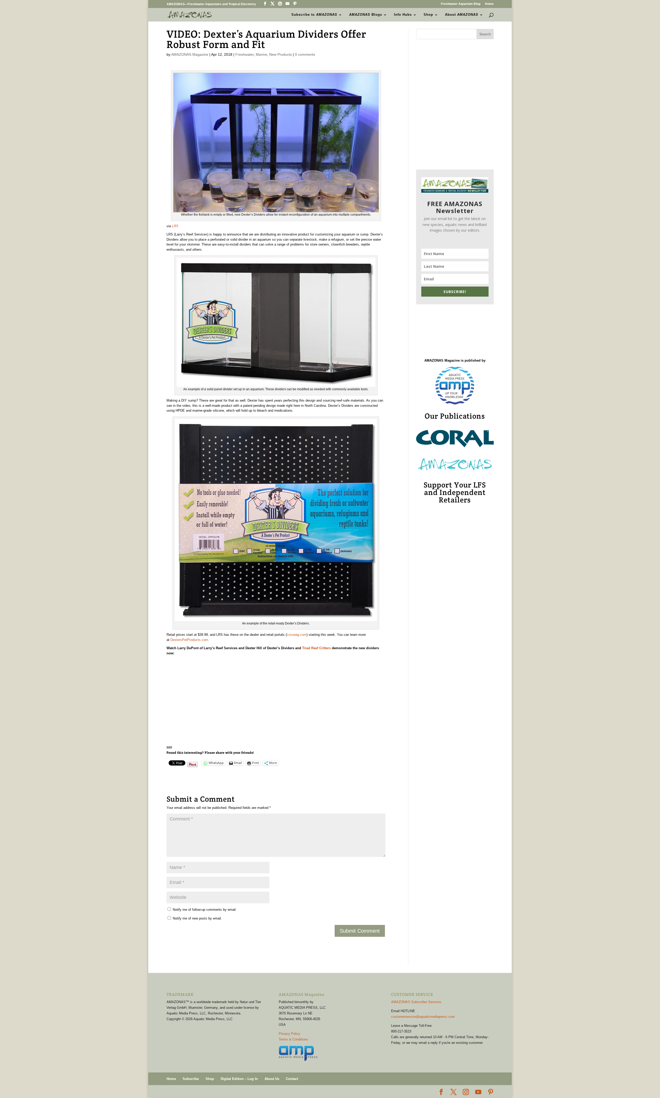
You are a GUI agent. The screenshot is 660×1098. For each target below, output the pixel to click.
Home (489, 4)
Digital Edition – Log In (239, 1079)
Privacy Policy (289, 1034)
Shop (428, 15)
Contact (292, 1079)
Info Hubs (403, 15)
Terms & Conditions (293, 1039)
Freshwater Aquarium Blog (460, 4)
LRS (175, 226)
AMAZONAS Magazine (189, 54)
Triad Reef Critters (316, 648)
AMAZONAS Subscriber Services (416, 1002)
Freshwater (244, 54)
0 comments (305, 54)
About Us (272, 1079)
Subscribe (191, 1079)
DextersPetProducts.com (189, 640)
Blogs (365, 15)
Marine (261, 54)
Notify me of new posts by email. (197, 918)
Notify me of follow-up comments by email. (205, 910)
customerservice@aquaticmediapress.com (423, 1017)
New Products (280, 54)
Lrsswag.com (297, 635)
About (461, 15)
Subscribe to (314, 15)
